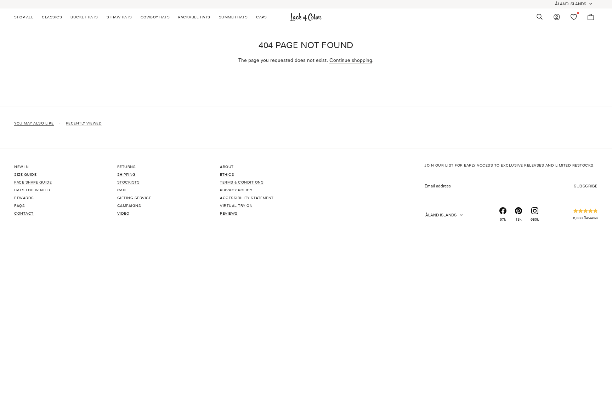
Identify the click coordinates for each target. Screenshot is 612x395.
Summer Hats (233, 17)
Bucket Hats (84, 17)
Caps (261, 17)
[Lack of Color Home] (306, 17)
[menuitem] (26, 16)
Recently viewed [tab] (84, 123)
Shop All (23, 17)
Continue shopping (350, 60)
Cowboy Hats (155, 17)
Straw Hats (119, 17)
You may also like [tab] (34, 123)
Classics (52, 17)
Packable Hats (194, 17)
